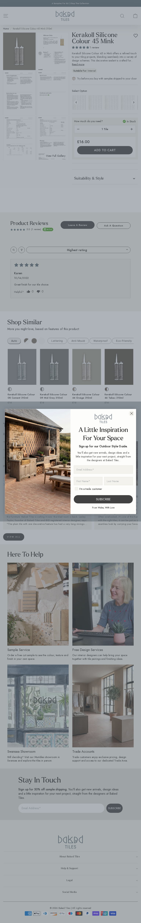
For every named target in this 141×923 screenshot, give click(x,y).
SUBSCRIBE (103, 499)
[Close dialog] (131, 413)
